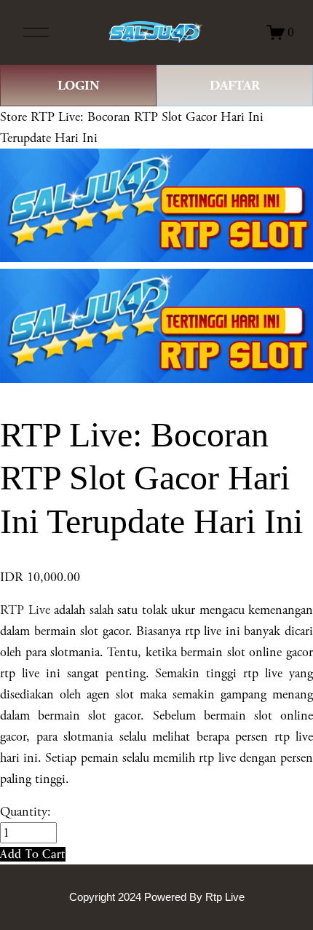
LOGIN (79, 85)
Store (13, 117)
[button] (33, 854)
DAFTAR (235, 85)
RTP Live (25, 610)
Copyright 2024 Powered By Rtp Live (157, 897)
